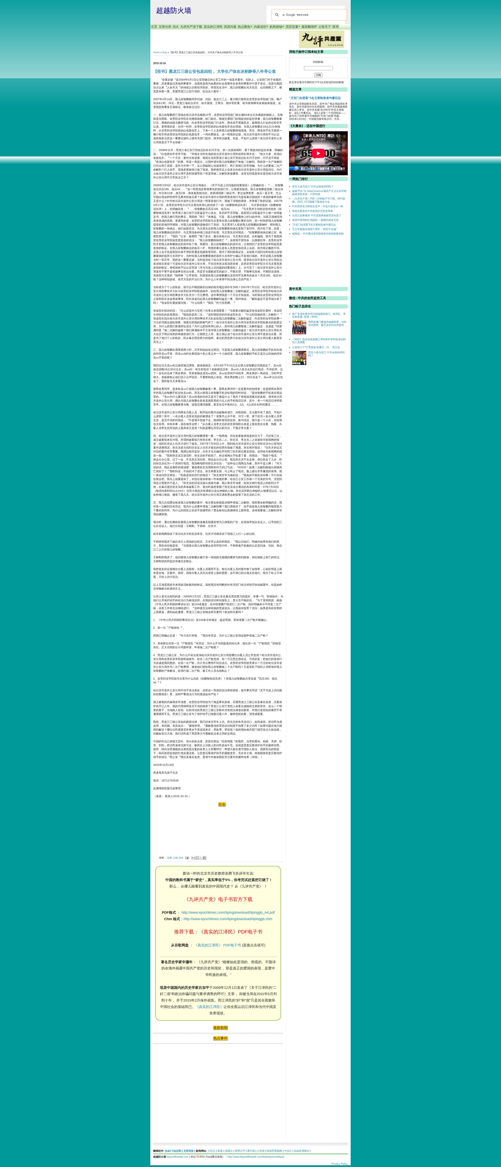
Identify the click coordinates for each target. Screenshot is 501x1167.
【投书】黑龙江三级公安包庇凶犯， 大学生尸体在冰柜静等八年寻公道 (214, 71)
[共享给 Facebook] (204, 858)
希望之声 (240, 1150)
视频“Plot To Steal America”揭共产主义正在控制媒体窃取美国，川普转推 (319, 193)
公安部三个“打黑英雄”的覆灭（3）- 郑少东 (316, 347)
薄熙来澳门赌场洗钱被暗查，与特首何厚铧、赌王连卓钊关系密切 (327, 323)
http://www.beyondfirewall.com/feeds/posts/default (255, 1156)
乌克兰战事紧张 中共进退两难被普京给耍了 (316, 215)
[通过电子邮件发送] (193, 858)
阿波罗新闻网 (274, 1150)
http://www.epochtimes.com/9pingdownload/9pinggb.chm (228, 919)
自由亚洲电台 (301, 1150)
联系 (335, 26)
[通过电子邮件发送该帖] (186, 857)
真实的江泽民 (213, 26)
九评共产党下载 (191, 26)
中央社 (288, 1150)
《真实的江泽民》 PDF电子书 (217, 945)
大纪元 (211, 1150)
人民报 (261, 1150)
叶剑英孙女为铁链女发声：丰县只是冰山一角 (317, 206)
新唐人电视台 (225, 1150)
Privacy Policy (339, 1163)
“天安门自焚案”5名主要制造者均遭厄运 (315, 98)
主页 (154, 26)
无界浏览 (188, 1150)
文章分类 (165, 26)
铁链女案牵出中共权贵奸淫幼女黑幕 (312, 210)
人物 (175, 857)
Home (156, 52)
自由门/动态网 (173, 1150)
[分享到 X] (201, 858)
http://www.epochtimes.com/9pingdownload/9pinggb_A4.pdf (228, 912)
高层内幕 (230, 26)
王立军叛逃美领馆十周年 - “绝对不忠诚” (314, 229)
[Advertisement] (182, 1084)
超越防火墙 (173, 10)
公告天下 (324, 26)
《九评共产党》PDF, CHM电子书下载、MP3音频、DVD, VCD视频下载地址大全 (318, 200)
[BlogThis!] (197, 858)
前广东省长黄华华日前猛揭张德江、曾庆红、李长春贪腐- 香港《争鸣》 (319, 315)
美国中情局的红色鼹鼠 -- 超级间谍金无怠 (315, 219)
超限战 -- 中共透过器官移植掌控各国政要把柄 (318, 233)
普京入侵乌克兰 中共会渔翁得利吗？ (313, 186)
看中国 (251, 1150)
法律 (169, 857)
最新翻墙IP (309, 26)
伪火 (176, 26)
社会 (164, 52)
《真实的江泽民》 (209, 1007)
